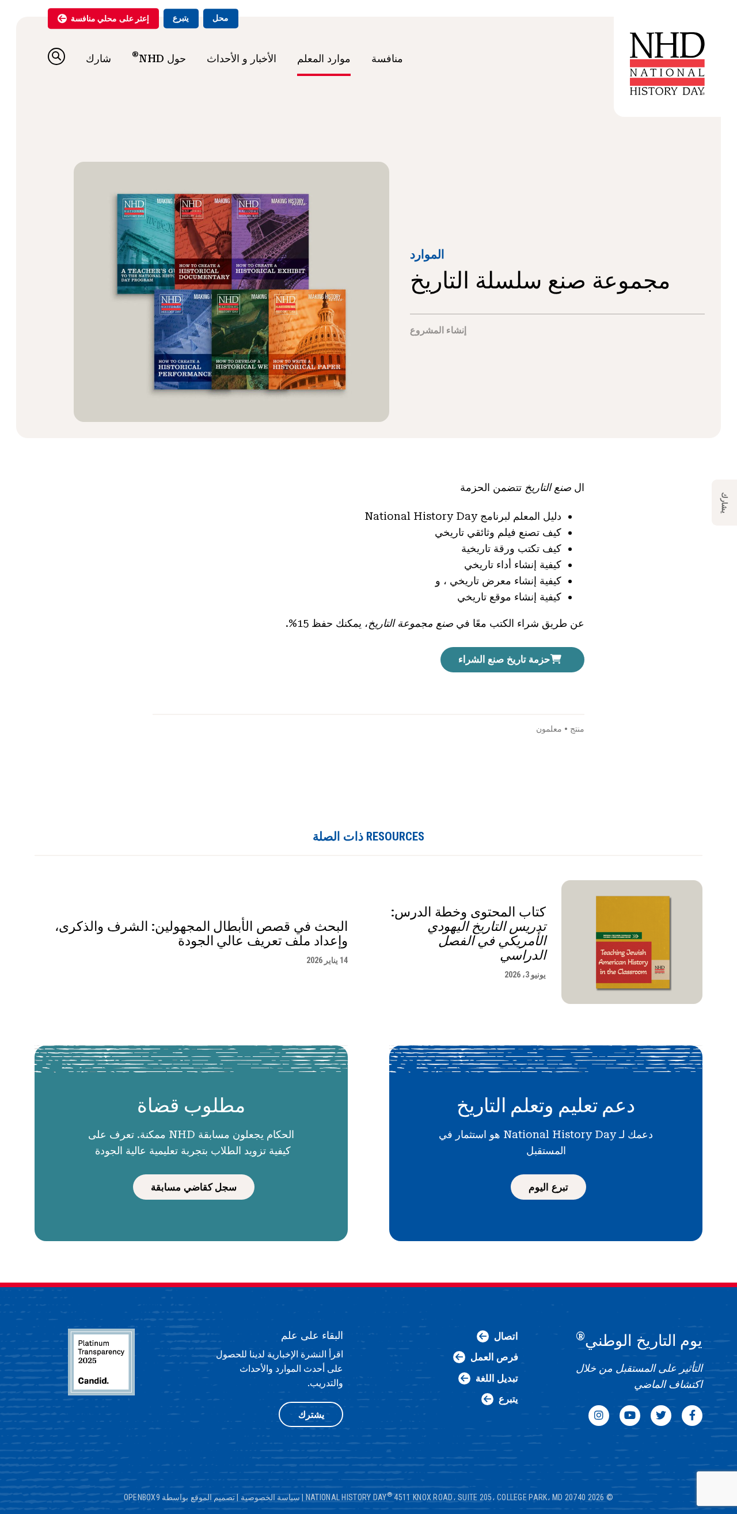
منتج (577, 728)
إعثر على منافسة (110, 18)
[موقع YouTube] (630, 1415)
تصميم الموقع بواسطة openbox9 (179, 1497)
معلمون (549, 728)
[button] (56, 56)
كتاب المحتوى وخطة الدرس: (468, 934)
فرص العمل (494, 1357)
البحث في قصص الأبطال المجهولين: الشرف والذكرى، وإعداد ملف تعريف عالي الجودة (201, 933)
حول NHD (159, 57)
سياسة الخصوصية (270, 1497)
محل (220, 17)
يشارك (724, 502)
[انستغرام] (598, 1415)
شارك (98, 58)
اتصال (506, 1336)
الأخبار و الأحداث (241, 58)
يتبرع (181, 17)
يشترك (311, 1414)
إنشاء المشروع (438, 330)
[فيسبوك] (692, 1415)
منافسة (387, 58)
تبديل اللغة (497, 1378)
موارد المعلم (324, 58)
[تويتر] (661, 1415)
